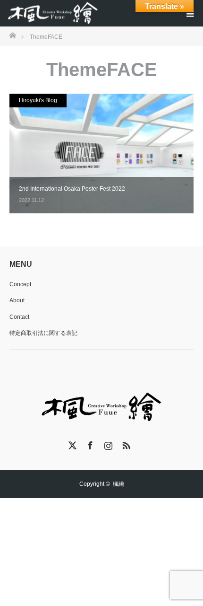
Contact (19, 317)
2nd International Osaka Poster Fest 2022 (72, 188)
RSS (125, 444)
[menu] (190, 13)
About (17, 300)
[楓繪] (53, 13)
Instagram (107, 444)
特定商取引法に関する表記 (43, 333)
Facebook (89, 444)
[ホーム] (12, 34)
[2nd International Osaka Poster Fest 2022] (101, 153)
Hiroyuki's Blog (38, 100)
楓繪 (118, 484)
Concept (20, 284)
